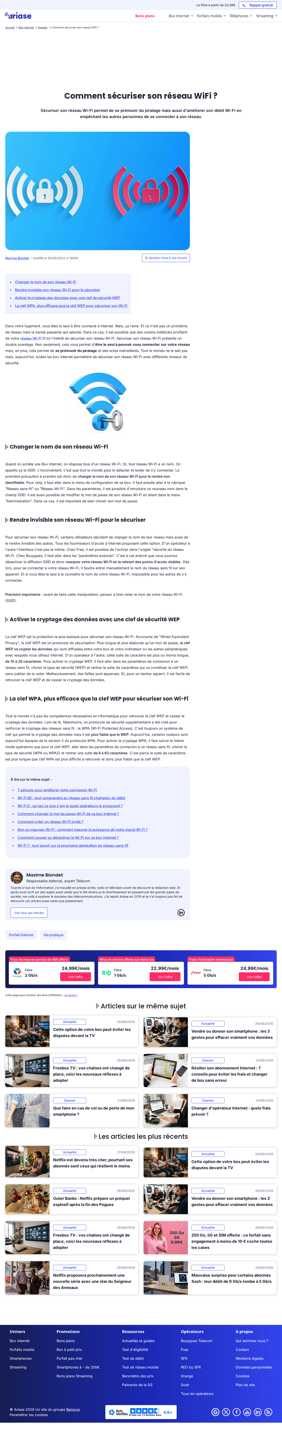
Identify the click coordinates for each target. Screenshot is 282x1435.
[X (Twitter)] (226, 1412)
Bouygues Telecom (196, 1341)
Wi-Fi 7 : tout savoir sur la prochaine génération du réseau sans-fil (73, 845)
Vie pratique (53, 935)
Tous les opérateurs (197, 1393)
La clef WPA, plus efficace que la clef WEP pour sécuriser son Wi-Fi (71, 305)
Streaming (18, 1367)
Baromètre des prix (138, 1376)
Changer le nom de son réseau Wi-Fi (45, 282)
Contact (242, 1349)
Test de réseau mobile (140, 1367)
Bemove (73, 1409)
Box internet (20, 1341)
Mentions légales (249, 1358)
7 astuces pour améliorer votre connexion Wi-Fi (57, 790)
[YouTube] (247, 1412)
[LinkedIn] (181, 912)
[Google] (215, 1412)
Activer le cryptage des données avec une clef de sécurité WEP (67, 298)
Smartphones (21, 1358)
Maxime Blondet (17, 258)
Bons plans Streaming (75, 1376)
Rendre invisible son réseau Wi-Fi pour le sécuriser (57, 290)
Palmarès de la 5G (137, 1385)
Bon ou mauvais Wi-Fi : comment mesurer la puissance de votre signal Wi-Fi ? (83, 829)
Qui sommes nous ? (252, 1341)
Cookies (242, 1376)
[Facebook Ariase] (237, 1412)
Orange (187, 1376)
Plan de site (245, 1385)
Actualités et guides (138, 1341)
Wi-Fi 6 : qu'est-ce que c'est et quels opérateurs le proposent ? (70, 806)
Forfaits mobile (22, 1349)
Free (184, 1349)
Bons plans (66, 1341)
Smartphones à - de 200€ (78, 1367)
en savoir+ (71, 995)
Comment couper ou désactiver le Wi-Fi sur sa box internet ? (68, 837)
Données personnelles (254, 1367)
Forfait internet (21, 935)
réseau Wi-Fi (30, 338)
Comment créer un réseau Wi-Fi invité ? (50, 821)
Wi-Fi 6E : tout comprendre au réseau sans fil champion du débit (71, 798)
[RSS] (268, 1412)
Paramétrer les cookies (29, 1415)
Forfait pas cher (70, 1358)
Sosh (185, 1385)
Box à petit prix (69, 1349)
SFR (184, 1358)
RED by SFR (191, 1367)
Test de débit (133, 1358)
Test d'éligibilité (135, 1349)
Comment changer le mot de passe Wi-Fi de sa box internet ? (68, 814)
